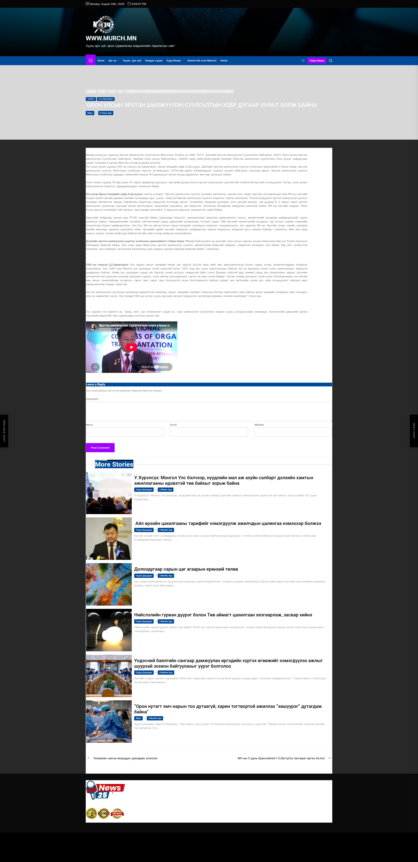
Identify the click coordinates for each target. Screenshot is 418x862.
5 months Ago (154, 718)
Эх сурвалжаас (105, 99)
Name (89, 424)
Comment (92, 398)
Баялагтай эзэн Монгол (202, 60)
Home (100, 60)
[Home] (91, 60)
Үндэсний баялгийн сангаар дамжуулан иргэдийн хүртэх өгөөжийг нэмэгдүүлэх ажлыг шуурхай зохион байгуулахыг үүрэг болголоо (228, 663)
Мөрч (90, 113)
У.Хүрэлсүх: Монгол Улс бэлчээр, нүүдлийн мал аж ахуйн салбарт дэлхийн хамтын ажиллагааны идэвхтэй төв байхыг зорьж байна (223, 480)
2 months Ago (165, 530)
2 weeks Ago (165, 489)
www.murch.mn (111, 38)
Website (259, 424)
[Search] (330, 61)
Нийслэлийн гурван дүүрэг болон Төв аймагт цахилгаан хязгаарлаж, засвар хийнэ (223, 615)
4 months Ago (166, 672)
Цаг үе (112, 60)
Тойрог (90, 99)
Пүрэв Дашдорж (144, 489)
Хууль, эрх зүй (132, 60)
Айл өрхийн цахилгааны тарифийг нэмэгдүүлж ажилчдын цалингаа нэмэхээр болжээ (227, 523)
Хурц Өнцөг (173, 60)
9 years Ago (106, 113)
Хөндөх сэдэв (153, 60)
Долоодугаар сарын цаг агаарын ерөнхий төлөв (186, 569)
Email (173, 424)
